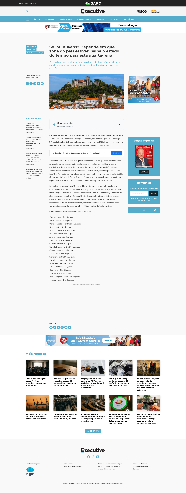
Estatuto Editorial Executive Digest (110, 464)
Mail (27, 3)
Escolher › (116, 153)
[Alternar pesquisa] (27, 11)
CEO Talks (100, 19)
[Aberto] (27, 19)
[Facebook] (27, 83)
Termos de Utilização (140, 464)
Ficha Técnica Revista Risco (73, 466)
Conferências (129, 19)
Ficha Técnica (68, 464)
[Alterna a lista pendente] (41, 19)
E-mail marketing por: (33, 464)
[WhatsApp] (38, 83)
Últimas (37, 19)
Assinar (144, 172)
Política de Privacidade (140, 466)
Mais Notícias (93, 431)
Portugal (39, 53)
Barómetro (114, 19)
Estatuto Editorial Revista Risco (109, 466)
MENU (21, 3)
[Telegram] (69, 327)
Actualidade (31, 46)
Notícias (30, 53)
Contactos (136, 469)
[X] (31, 83)
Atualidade (50, 19)
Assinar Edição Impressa (106, 469)
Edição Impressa (66, 19)
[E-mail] (42, 83)
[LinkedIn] (34, 83)
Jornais (33, 3)
